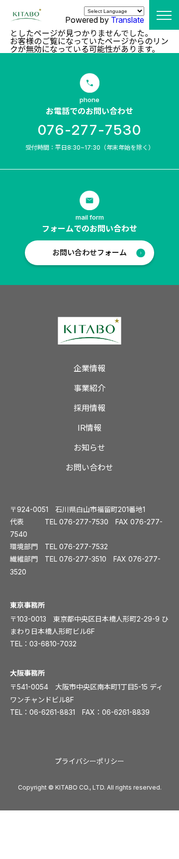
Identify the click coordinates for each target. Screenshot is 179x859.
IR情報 (89, 428)
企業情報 (89, 368)
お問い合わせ (89, 467)
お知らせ (89, 448)
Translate (127, 20)
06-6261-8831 (52, 712)
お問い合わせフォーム (89, 252)
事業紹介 (89, 388)
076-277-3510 (82, 559)
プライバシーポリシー (89, 761)
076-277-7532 (83, 546)
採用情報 (89, 408)
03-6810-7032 (53, 643)
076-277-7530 (90, 129)
